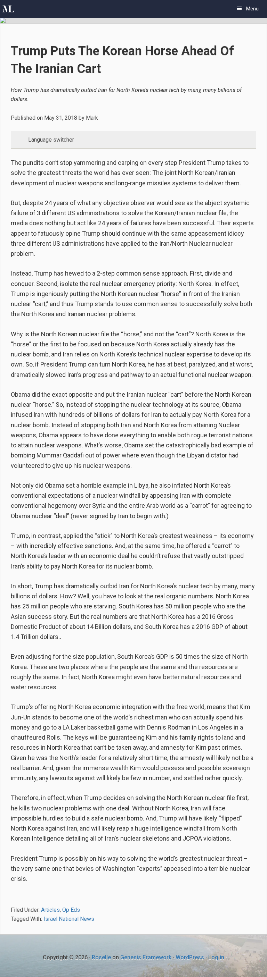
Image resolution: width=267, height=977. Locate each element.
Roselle (101, 957)
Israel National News (68, 919)
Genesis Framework (145, 957)
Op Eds (71, 910)
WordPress (190, 957)
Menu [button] (252, 9)
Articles (50, 910)
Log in (216, 957)
